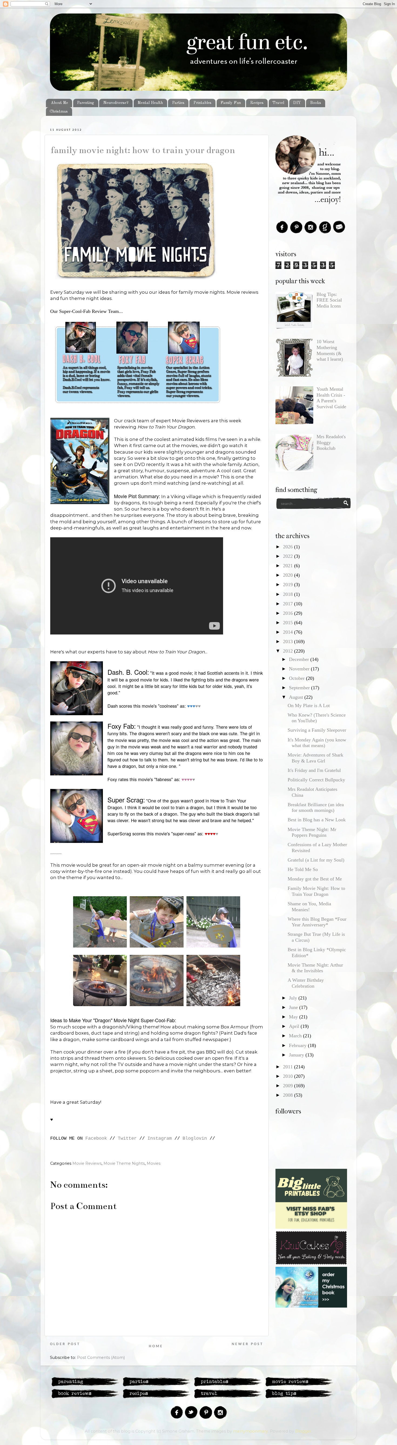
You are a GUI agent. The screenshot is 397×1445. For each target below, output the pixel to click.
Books (315, 103)
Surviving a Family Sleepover (317, 730)
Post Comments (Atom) (101, 1357)
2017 (288, 603)
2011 (288, 1066)
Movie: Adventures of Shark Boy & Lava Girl (315, 758)
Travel (278, 103)
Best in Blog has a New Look (317, 819)
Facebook (96, 1138)
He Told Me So (303, 869)
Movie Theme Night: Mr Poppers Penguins (312, 832)
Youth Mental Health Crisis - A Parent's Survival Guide (331, 397)
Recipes (257, 103)
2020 (288, 575)
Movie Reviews (87, 1163)
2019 (288, 584)
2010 (288, 1076)
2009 (288, 1085)
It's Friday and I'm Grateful (314, 770)
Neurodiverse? (116, 103)
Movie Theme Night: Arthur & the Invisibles (315, 968)
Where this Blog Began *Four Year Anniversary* (317, 922)
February (298, 1045)
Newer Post (247, 1344)
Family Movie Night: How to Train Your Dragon (142, 150)
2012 (288, 651)
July (293, 998)
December (299, 659)
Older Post (65, 1344)
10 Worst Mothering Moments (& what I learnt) (330, 350)
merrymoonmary (250, 1431)
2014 (288, 632)
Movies (153, 1163)
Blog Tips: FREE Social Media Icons (329, 300)
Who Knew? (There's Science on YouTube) (317, 718)
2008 (288, 1095)
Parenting (85, 103)
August (296, 697)
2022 (288, 556)
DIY (297, 103)
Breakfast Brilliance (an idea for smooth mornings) (316, 807)
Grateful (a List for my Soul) (316, 860)
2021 (288, 565)
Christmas (59, 111)
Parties (178, 103)
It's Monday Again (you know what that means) (317, 742)
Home (156, 1346)
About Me (59, 103)
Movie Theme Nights (124, 1163)
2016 (288, 613)
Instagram (159, 1138)
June (294, 1007)
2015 (288, 622)
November (300, 668)
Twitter (127, 1138)
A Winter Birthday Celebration (306, 983)
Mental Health (150, 103)
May (294, 1016)
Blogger (303, 1431)
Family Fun (230, 103)
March (296, 1035)
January (297, 1055)
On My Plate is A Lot (309, 705)
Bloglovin (195, 1138)
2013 (288, 641)
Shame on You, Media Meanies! (309, 906)
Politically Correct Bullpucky (316, 779)
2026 (288, 546)
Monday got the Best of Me (315, 879)
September (300, 687)
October (297, 678)
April (295, 1026)
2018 (288, 594)
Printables (202, 103)
